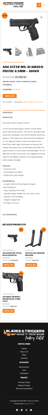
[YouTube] (31, 410)
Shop (24, 355)
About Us (24, 352)
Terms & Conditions (24, 389)
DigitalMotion (29, 403)
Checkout (24, 373)
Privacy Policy (24, 382)
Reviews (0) (7, 117)
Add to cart (9, 96)
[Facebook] (17, 410)
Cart (24, 370)
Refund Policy (24, 385)
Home (24, 349)
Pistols (21, 62)
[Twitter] (22, 410)
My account (24, 367)
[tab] (24, 112)
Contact (24, 358)
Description (8, 112)
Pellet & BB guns (10, 62)
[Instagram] (26, 410)
